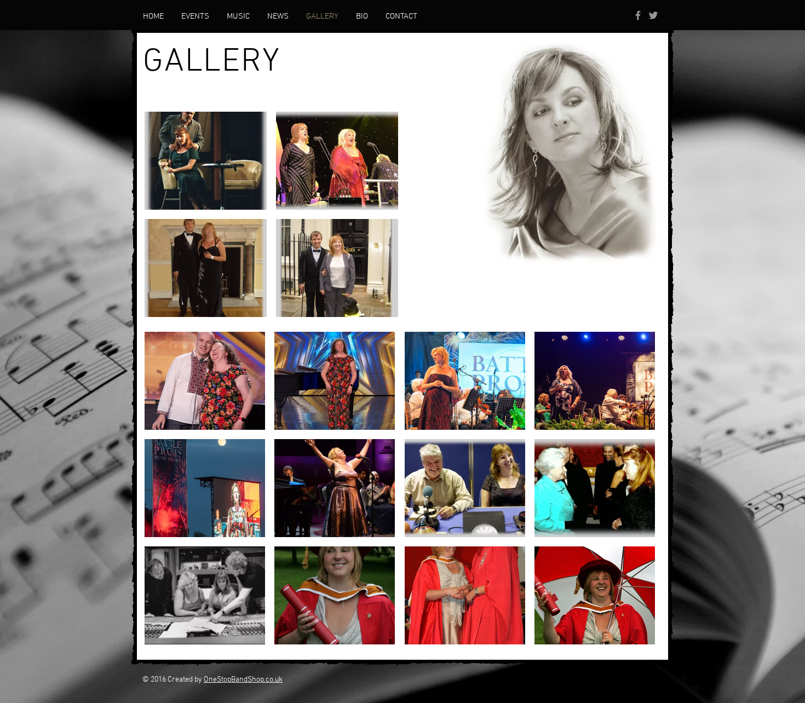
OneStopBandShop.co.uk (243, 679)
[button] (205, 160)
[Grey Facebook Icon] (638, 15)
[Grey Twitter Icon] (653, 15)
